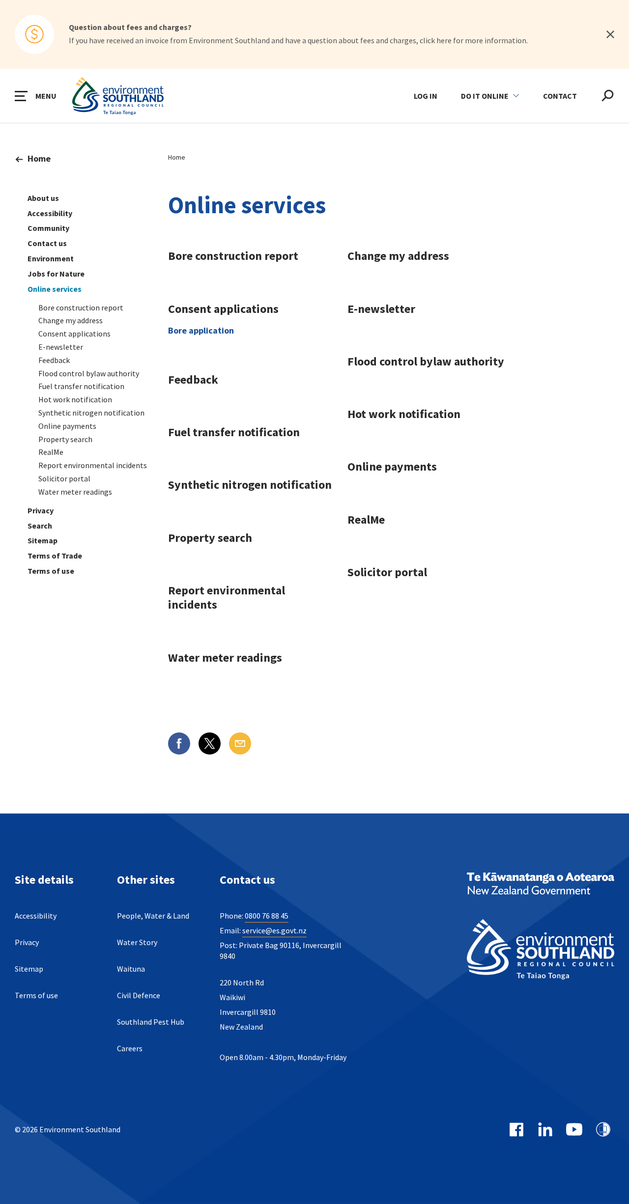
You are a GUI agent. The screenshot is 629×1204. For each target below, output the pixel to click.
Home (39, 158)
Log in (425, 96)
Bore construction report (80, 307)
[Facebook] (516, 1129)
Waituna (131, 969)
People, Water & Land (153, 916)
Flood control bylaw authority (88, 373)
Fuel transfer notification (81, 386)
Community (48, 228)
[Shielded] (603, 1129)
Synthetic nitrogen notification (91, 413)
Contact (560, 96)
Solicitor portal (64, 478)
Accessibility (50, 213)
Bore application (201, 330)
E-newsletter (60, 347)
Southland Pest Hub (150, 1022)
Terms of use (51, 571)
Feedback (54, 360)
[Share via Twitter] (210, 743)
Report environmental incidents (92, 465)
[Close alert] (610, 34)
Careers (130, 1048)
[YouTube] (574, 1129)
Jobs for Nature (56, 274)
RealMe (50, 452)
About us (43, 198)
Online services (55, 289)
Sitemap (42, 540)
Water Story (137, 942)
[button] (36, 96)
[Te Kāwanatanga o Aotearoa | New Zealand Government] (540, 884)
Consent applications (74, 333)
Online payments (67, 426)
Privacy (41, 510)
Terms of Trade (55, 555)
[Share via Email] (240, 743)
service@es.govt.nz (274, 930)
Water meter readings (75, 492)
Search (40, 526)
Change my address (70, 320)
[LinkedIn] (545, 1129)
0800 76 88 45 (266, 916)
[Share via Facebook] (179, 743)
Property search (65, 439)
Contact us (47, 243)
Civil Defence (138, 995)
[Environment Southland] (540, 950)
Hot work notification (75, 399)
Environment (51, 258)
